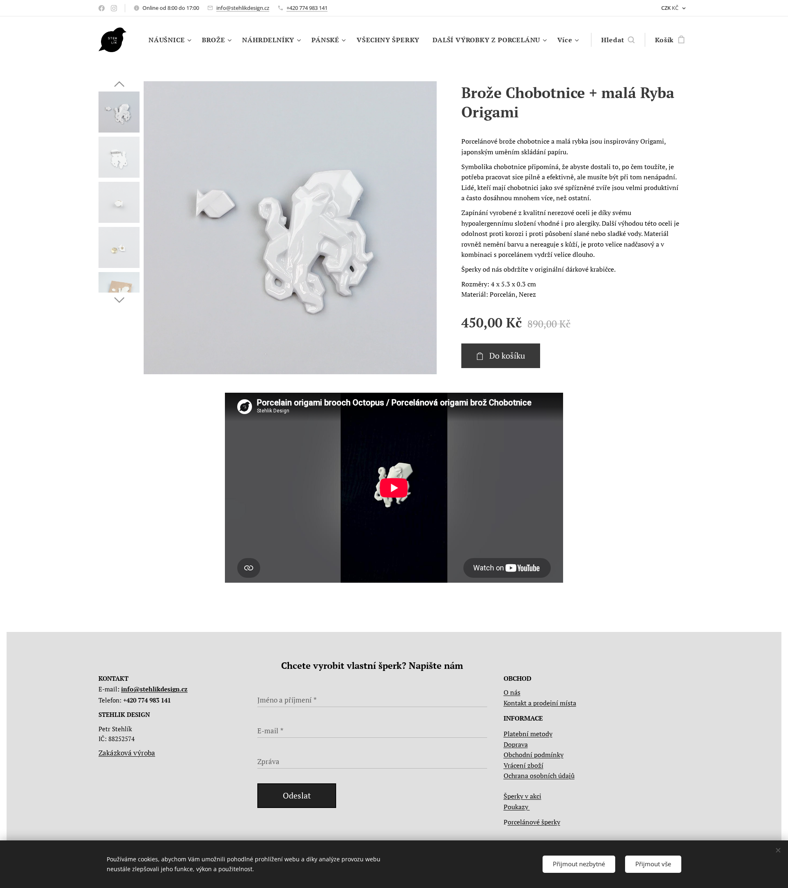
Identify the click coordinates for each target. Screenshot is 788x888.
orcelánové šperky (534, 821)
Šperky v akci (522, 796)
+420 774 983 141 (307, 7)
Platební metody (528, 733)
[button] (618, 40)
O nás (512, 692)
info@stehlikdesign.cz (242, 7)
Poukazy (517, 806)
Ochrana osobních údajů (539, 775)
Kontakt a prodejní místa (540, 702)
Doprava (516, 744)
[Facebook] (101, 8)
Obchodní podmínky (534, 754)
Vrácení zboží (523, 765)
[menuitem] (171, 40)
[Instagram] (114, 8)
